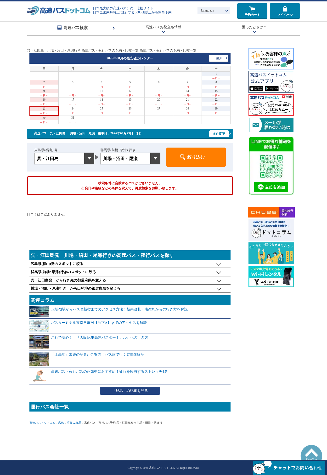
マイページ (285, 15)
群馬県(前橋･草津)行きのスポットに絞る (63, 272)
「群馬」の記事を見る (130, 391)
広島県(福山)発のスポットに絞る (57, 264)
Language (207, 10)
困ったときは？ (254, 27)
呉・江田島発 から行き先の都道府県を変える (68, 280)
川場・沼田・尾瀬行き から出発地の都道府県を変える (75, 288)
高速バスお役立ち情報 (163, 27)
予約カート (252, 15)
